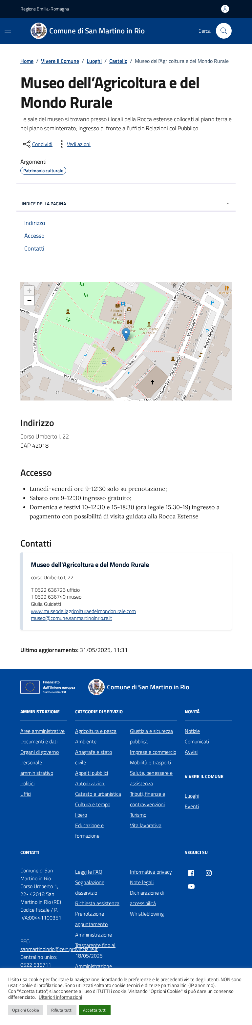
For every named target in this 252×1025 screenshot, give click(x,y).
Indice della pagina (44, 203)
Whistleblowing (147, 914)
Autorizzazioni (90, 783)
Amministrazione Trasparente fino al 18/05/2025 (95, 945)
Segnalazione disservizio (89, 887)
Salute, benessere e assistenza (151, 778)
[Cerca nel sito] (224, 31)
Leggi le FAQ (88, 872)
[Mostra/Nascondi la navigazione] (8, 30)
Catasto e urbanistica (98, 794)
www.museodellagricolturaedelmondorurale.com (83, 611)
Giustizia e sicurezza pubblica (151, 736)
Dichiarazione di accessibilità (147, 898)
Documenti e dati (38, 741)
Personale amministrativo (36, 767)
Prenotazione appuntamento (91, 919)
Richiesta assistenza (97, 903)
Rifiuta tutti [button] (62, 1010)
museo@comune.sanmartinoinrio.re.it (71, 618)
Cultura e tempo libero (92, 809)
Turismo (138, 815)
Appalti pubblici (91, 773)
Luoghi (192, 796)
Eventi (192, 806)
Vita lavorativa (145, 825)
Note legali (142, 882)
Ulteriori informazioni (60, 997)
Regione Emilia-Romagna (44, 8)
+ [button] (29, 291)
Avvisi (191, 752)
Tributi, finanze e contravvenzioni (147, 799)
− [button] (29, 300)
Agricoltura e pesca (95, 731)
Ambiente (85, 741)
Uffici (25, 794)
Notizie (192, 731)
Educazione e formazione (89, 830)
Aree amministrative (42, 731)
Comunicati (197, 741)
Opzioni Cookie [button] (25, 1010)
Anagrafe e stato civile (93, 757)
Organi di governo (39, 752)
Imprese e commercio (153, 752)
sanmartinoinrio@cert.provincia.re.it (59, 949)
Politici (27, 783)
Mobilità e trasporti (150, 762)
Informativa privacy (151, 872)
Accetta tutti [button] (95, 1010)
